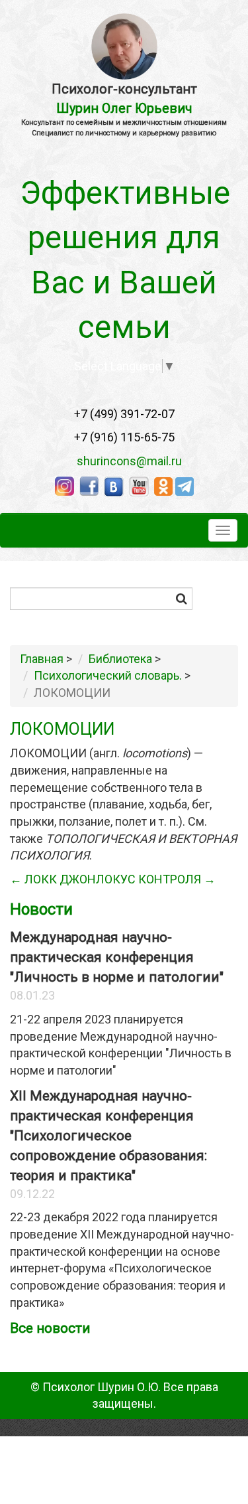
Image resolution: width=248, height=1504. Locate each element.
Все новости (50, 1328)
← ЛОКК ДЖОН (53, 879)
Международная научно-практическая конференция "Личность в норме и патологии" (117, 957)
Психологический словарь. (108, 675)
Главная (41, 659)
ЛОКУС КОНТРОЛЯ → (156, 879)
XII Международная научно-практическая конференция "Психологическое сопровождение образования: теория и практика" (108, 1135)
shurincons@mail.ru (125, 461)
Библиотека (120, 659)
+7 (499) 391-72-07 (124, 414)
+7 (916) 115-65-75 (124, 437)
